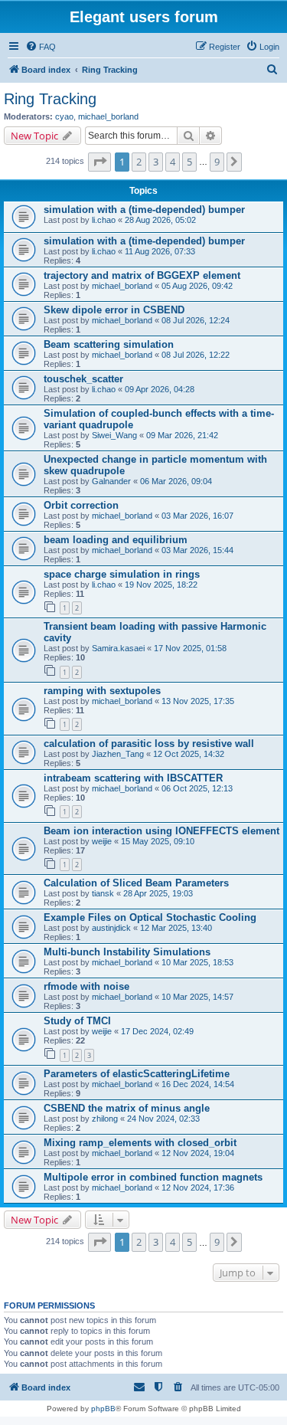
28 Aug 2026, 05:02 (160, 219)
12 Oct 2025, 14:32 (188, 753)
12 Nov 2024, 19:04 (197, 1153)
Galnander (111, 481)
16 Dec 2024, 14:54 (197, 1084)
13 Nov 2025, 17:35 (197, 701)
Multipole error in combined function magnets (153, 1177)
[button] (99, 161)
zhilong (105, 1118)
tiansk (103, 893)
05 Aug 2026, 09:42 (197, 285)
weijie (102, 841)
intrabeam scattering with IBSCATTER (133, 778)
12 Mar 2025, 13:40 (176, 927)
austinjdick (111, 927)
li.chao (104, 219)
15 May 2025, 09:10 (157, 841)
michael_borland (108, 116)
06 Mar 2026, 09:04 (176, 481)
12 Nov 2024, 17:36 (197, 1187)
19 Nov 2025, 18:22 (161, 584)
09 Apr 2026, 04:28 (159, 389)
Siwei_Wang (114, 435)
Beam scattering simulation (109, 344)
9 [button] (217, 162)
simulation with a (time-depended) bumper (144, 209)
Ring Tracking (50, 98)
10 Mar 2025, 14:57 (197, 996)
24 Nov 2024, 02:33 (163, 1118)
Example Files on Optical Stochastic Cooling (150, 917)
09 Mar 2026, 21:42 (182, 435)
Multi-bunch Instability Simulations (127, 952)
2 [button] (139, 162)
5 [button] (189, 162)
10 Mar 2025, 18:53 (197, 962)
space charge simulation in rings (122, 574)
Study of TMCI (77, 1021)
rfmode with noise (86, 986)
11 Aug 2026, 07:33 (160, 251)
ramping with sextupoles (102, 690)
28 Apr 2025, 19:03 (158, 893)
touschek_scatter (83, 379)
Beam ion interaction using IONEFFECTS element (161, 831)
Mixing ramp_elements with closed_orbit (140, 1142)
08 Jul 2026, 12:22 (195, 354)
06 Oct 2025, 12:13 (197, 788)
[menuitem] (40, 47)
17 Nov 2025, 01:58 (190, 648)
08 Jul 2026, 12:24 (195, 320)
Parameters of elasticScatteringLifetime (137, 1073)
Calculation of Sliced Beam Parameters (136, 883)
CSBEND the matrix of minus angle (127, 1108)
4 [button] (172, 162)
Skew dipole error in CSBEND (114, 310)
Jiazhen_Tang (118, 753)
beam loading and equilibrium (116, 539)
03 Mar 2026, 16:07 (197, 515)
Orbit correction (81, 505)
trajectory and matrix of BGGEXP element (142, 275)
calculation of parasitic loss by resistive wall (149, 743)
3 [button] (155, 162)
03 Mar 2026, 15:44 (197, 550)
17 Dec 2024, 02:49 (157, 1031)
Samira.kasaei (118, 648)
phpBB (103, 1408)
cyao (64, 116)
